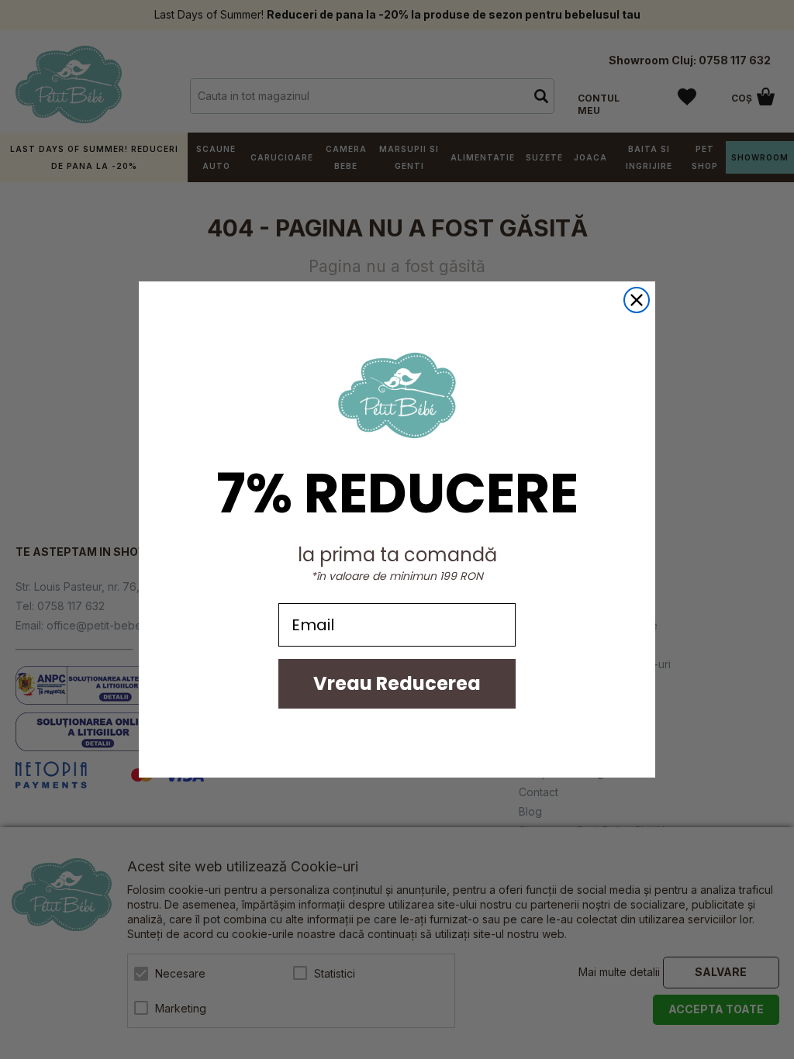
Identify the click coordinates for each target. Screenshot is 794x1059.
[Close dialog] (636, 300)
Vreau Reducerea (397, 683)
